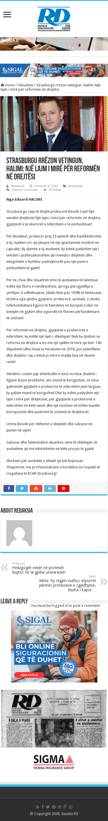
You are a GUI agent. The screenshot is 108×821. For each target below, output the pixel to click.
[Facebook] (42, 806)
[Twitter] (48, 806)
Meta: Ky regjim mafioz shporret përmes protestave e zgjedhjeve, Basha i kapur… (67, 583)
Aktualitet (25, 85)
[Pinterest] (54, 806)
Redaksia (17, 186)
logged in (60, 605)
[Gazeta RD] (54, 18)
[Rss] (37, 806)
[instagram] (70, 806)
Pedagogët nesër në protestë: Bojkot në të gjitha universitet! (38, 568)
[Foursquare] (65, 806)
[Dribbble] (59, 806)
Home (9, 85)
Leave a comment (25, 190)
